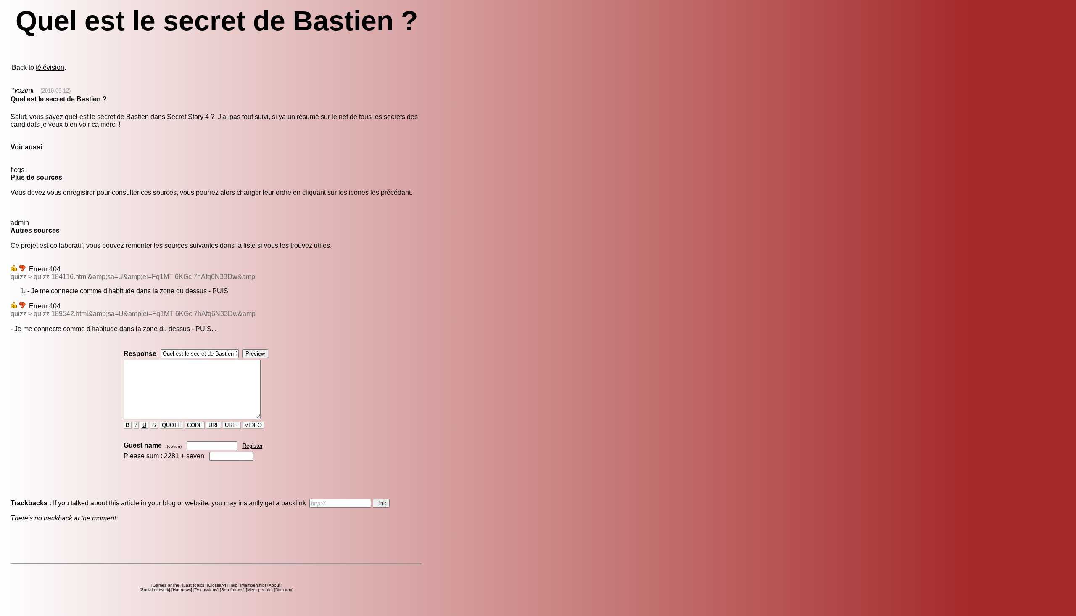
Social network (155, 589)
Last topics (193, 585)
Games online (166, 585)
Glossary (216, 585)
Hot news (182, 589)
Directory (283, 589)
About (274, 585)
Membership (253, 585)
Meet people (259, 589)
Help (233, 585)
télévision (50, 67)
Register (253, 446)
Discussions (206, 589)
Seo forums (232, 589)
